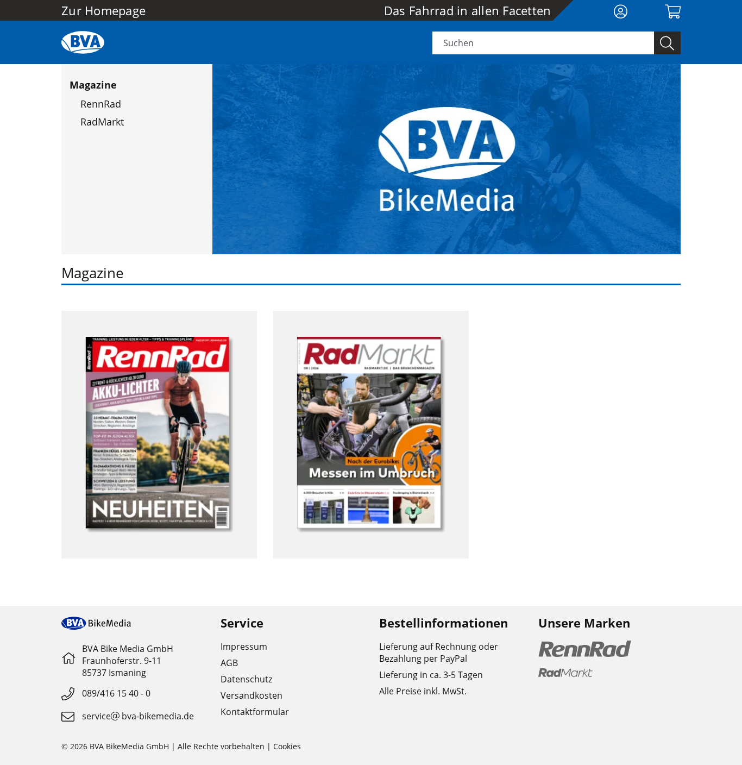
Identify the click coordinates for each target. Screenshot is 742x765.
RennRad (100, 103)
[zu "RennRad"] (159, 434)
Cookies (287, 746)
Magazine (93, 84)
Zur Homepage (103, 10)
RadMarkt (102, 121)
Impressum (244, 647)
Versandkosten (251, 695)
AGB (229, 663)
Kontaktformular (255, 712)
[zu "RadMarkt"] (371, 434)
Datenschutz (246, 679)
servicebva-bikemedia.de (138, 716)
